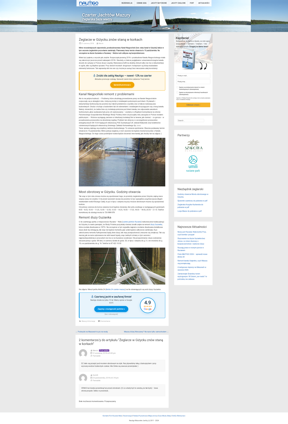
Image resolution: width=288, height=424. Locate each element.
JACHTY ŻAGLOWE (178, 3)
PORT (192, 3)
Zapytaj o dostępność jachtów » (111, 309)
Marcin (101, 43)
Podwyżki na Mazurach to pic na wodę (91, 332)
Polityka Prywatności (140, 416)
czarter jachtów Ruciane (132, 222)
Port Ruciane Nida (115, 416)
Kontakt (105, 416)
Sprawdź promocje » (122, 85)
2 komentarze (105, 321)
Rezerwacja (127, 416)
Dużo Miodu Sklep (164, 416)
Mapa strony (152, 416)
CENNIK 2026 (141, 3)
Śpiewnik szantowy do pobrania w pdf (192, 201)
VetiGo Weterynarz (178, 416)
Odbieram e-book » (193, 105)
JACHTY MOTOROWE (159, 3)
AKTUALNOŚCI (203, 3)
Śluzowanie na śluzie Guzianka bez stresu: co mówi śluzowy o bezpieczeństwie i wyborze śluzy (191, 241)
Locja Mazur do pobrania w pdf (190, 211)
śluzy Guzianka (156, 224)
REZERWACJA (127, 3)
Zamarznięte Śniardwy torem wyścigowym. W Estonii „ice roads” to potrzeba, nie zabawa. (192, 276)
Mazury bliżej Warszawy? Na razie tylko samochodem (146, 332)
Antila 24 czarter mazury (115, 289)
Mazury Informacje (88, 321)
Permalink (96, 356)
